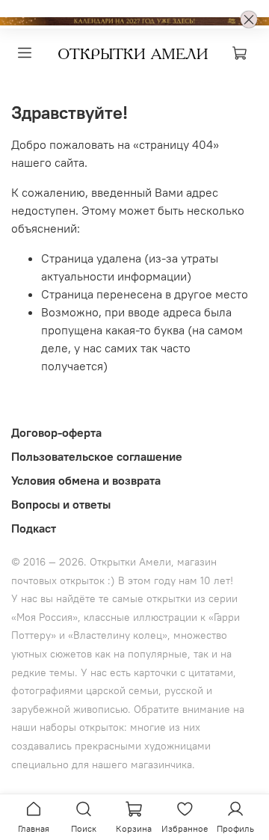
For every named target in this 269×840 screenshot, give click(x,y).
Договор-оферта (56, 432)
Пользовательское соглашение (96, 456)
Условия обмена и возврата (86, 480)
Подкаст (33, 528)
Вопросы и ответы (61, 504)
